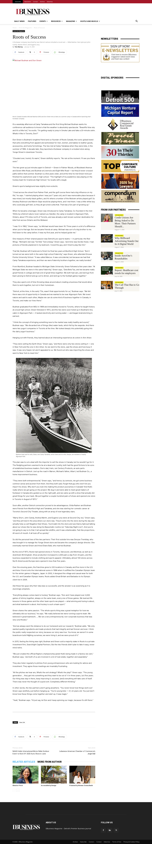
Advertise (50, 1)
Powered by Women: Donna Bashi (81, 785)
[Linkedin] (109, 830)
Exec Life (22, 722)
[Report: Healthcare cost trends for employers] (107, 270)
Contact (35, 1)
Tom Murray (19, 47)
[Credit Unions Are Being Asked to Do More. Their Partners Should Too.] (107, 218)
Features (32, 21)
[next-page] (17, 790)
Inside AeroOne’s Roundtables (123, 257)
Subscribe (18, 1)
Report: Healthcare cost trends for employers (126, 272)
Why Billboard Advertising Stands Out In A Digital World (126, 241)
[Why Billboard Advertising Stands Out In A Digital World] (107, 238)
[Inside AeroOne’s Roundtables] (107, 256)
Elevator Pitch (18, 785)
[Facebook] (103, 830)
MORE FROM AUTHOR (50, 761)
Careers (91, 842)
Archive (42, 1)
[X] (116, 830)
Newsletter (27, 1)
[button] (136, 21)
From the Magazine (25, 28)
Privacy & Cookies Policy (131, 842)
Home (15, 28)
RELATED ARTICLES (24, 761)
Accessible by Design (48, 785)
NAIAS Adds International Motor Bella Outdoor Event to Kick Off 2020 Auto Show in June (31, 752)
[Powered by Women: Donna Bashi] (82, 775)
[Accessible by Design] (54, 775)
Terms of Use (116, 842)
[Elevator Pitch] (25, 775)
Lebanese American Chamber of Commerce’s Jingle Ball (77, 752)
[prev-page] (14, 790)
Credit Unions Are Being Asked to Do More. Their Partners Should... (125, 222)
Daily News (19, 21)
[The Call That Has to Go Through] (107, 285)
